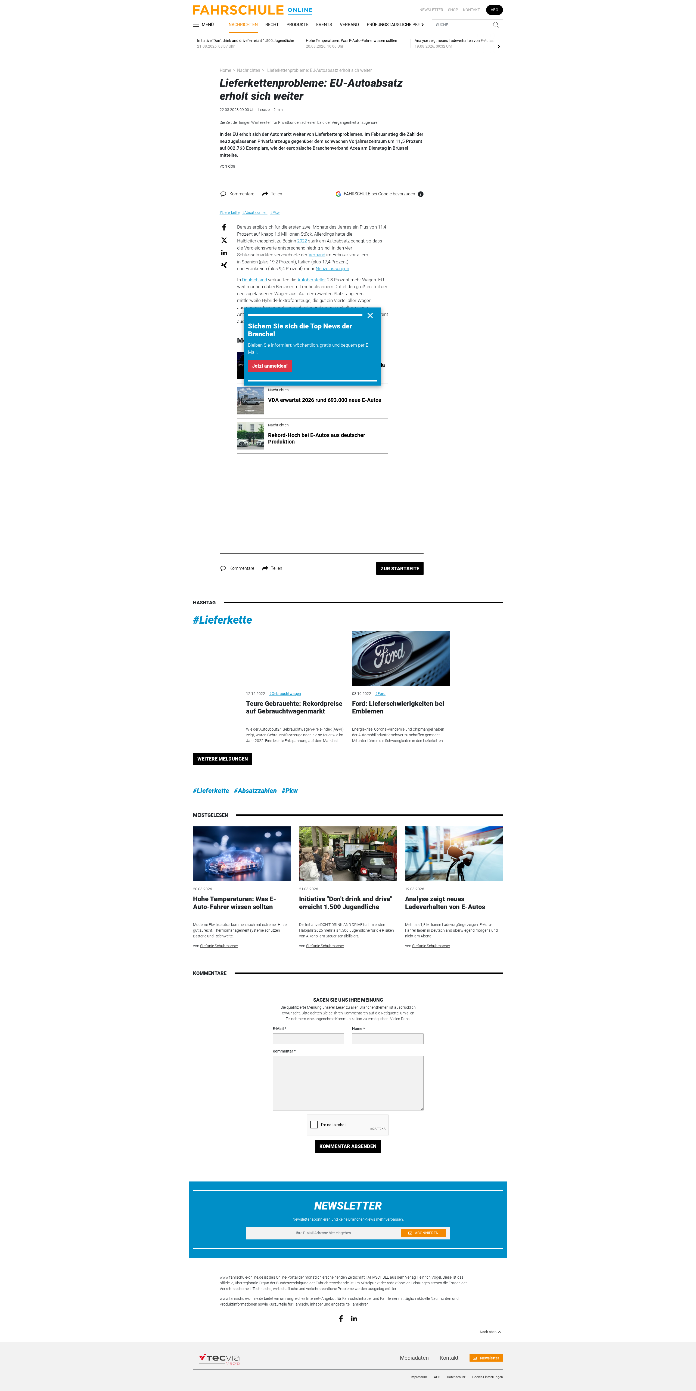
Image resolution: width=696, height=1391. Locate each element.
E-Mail (278, 1028)
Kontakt (471, 10)
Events (324, 24)
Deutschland (254, 279)
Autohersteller (311, 279)
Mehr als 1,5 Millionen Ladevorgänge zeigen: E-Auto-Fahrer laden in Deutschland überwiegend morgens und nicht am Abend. (451, 930)
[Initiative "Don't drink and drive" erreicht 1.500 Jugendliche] (348, 854)
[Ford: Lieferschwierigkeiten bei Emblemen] (401, 658)
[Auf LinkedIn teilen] (224, 252)
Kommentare (241, 193)
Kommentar (283, 1051)
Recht (272, 24)
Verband (349, 24)
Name (357, 1028)
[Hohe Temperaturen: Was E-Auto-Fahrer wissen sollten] (242, 854)
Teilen (276, 193)
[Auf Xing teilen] (224, 265)
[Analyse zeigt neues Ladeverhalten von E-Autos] (454, 854)
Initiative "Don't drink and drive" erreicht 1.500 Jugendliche (345, 903)
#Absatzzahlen (255, 791)
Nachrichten (243, 24)
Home (225, 70)
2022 (302, 241)
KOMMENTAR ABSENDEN (348, 1146)
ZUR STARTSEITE (400, 568)
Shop (453, 10)
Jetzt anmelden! (270, 366)
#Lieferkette (222, 620)
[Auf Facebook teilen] (224, 227)
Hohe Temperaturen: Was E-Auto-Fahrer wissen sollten (234, 903)
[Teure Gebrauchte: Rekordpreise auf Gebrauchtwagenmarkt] (295, 658)
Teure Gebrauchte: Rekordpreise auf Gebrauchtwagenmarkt (294, 707)
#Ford (380, 693)
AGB (437, 1377)
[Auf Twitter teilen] (224, 240)
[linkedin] (354, 1318)
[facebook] (341, 1318)
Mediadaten (414, 1358)
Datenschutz (456, 1377)
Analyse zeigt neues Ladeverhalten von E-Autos (445, 903)
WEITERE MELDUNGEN (222, 759)
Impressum (419, 1377)
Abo (494, 10)
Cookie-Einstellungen (487, 1377)
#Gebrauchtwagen (285, 693)
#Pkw (290, 791)
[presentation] (499, 46)
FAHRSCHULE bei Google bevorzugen (379, 193)
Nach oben (488, 1332)
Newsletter (431, 10)
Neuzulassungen (332, 268)
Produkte (298, 24)
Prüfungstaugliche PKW (394, 24)
